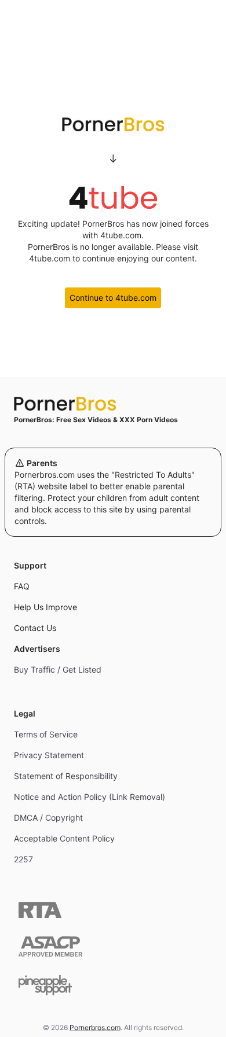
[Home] (113, 404)
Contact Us (35, 628)
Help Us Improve (45, 607)
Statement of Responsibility (66, 776)
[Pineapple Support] (45, 985)
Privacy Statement (49, 755)
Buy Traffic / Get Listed (57, 669)
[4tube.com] (113, 197)
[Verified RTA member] (40, 910)
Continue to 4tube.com (113, 297)
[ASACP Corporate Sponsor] (50, 946)
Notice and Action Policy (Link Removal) (89, 797)
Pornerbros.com (95, 1027)
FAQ (22, 586)
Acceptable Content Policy (64, 838)
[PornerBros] (113, 124)
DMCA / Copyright (48, 817)
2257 (23, 859)
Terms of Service (46, 734)
